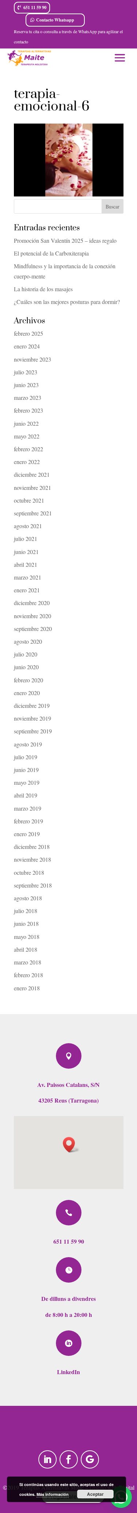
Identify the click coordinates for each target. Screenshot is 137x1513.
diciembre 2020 (32, 603)
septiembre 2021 (33, 513)
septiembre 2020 (33, 628)
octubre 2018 (29, 872)
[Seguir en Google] (90, 1459)
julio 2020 (25, 654)
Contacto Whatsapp (55, 20)
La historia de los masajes (43, 289)
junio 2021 (26, 551)
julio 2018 (25, 911)
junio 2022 (26, 423)
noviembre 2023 (32, 359)
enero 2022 (27, 461)
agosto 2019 (28, 744)
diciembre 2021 (32, 474)
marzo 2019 (27, 808)
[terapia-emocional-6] (68, 194)
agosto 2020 (28, 641)
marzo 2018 (27, 962)
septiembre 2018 (33, 885)
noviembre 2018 (32, 859)
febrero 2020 (28, 680)
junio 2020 (26, 667)
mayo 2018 (26, 936)
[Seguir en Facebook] (69, 1459)
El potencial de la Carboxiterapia (51, 253)
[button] (71, 1144)
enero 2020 (27, 693)
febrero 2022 (28, 449)
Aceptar (95, 1494)
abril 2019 (25, 795)
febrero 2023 (28, 410)
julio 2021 (25, 538)
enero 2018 (27, 988)
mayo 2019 (26, 782)
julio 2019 (25, 757)
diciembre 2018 (32, 846)
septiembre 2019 (33, 731)
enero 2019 (27, 834)
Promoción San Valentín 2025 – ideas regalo (65, 240)
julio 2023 (25, 372)
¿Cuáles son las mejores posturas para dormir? (67, 301)
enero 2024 (27, 346)
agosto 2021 (28, 526)
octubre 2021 (29, 500)
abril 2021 (25, 564)
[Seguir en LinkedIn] (47, 1459)
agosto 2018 (28, 898)
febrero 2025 (28, 333)
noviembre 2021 (32, 487)
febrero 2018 (28, 975)
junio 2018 (26, 923)
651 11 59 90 (34, 7)
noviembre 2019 (32, 718)
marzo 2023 (27, 397)
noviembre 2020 (32, 616)
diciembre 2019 (32, 705)
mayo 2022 (26, 436)
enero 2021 (27, 590)
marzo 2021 (27, 577)
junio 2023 (26, 385)
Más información (53, 1494)
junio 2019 (26, 769)
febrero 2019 (28, 821)
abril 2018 (25, 949)
